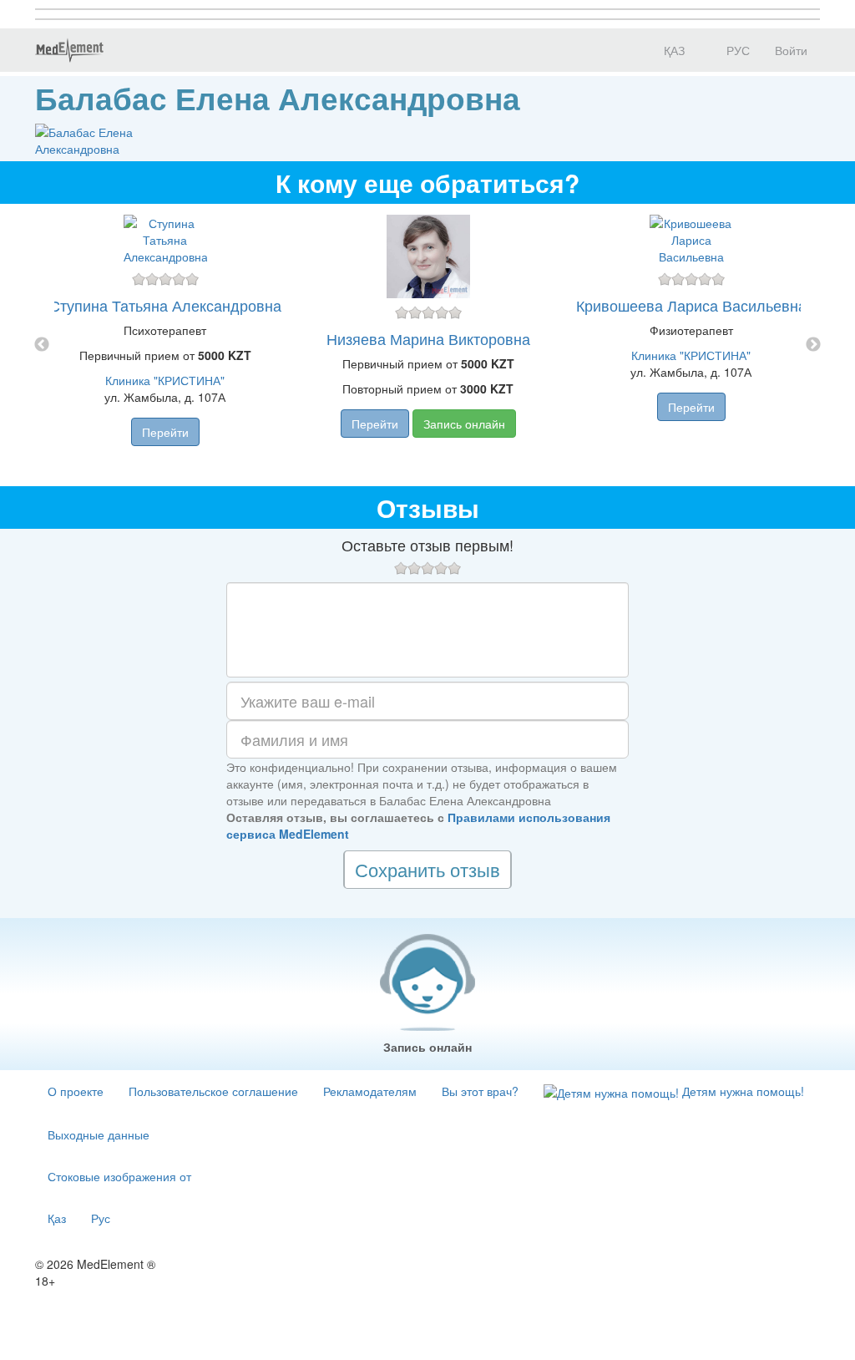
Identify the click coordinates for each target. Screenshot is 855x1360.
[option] (427, 345)
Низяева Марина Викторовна (428, 338)
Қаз (57, 1218)
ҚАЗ (672, 50)
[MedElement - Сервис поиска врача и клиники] (69, 50)
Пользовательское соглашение (213, 1091)
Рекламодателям (370, 1091)
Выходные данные (98, 1134)
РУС (736, 50)
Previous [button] (41, 345)
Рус (100, 1218)
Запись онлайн (464, 423)
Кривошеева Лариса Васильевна (691, 305)
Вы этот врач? (480, 1091)
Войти (791, 50)
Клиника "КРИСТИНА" (165, 380)
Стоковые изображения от (119, 1176)
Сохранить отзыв (427, 869)
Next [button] (813, 345)
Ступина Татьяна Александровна (165, 305)
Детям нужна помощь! (741, 1091)
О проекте (76, 1091)
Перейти (165, 432)
